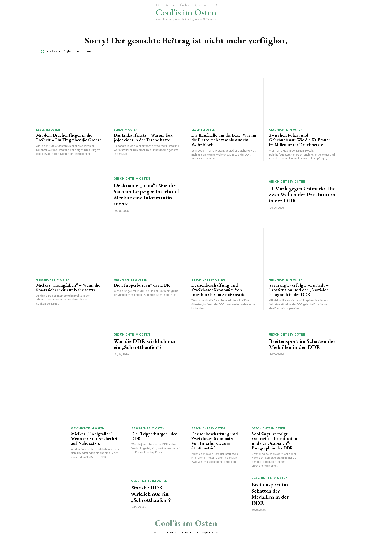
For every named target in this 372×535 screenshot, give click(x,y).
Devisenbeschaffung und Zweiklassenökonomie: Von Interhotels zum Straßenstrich (219, 289)
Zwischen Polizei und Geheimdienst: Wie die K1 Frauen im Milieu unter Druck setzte (300, 139)
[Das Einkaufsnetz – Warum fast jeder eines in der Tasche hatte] (147, 101)
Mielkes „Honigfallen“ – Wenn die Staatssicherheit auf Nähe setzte (68, 287)
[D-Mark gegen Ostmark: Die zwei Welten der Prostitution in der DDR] (227, 194)
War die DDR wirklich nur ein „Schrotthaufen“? (145, 344)
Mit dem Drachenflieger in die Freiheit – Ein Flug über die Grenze (68, 137)
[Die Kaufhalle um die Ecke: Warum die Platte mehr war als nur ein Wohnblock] (224, 101)
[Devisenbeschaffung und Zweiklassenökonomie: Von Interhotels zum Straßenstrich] (224, 251)
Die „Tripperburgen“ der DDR (142, 285)
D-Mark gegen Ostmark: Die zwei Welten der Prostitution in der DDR (302, 194)
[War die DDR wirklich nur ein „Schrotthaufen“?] (72, 344)
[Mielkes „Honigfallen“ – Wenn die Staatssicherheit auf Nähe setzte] (69, 251)
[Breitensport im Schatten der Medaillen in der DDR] (227, 344)
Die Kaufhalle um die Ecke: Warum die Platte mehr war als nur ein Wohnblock (223, 139)
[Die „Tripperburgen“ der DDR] (147, 251)
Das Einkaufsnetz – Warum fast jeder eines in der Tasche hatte (143, 137)
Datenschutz (189, 532)
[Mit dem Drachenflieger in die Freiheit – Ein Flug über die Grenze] (69, 101)
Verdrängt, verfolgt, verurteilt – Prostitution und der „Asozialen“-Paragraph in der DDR (300, 289)
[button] (64, 52)
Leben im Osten (48, 129)
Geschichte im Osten (286, 129)
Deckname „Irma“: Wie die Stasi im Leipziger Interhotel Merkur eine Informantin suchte (146, 194)
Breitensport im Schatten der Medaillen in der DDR (302, 344)
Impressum (210, 532)
